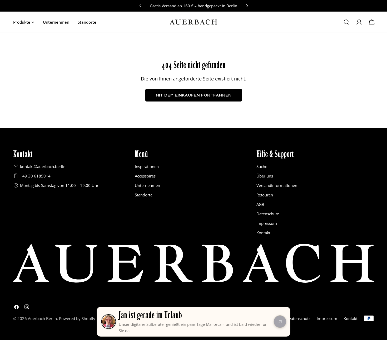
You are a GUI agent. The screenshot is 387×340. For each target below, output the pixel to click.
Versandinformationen (276, 185)
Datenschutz (267, 213)
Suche (261, 166)
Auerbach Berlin (42, 318)
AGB (260, 204)
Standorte (143, 194)
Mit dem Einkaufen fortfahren (193, 95)
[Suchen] (346, 22)
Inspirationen (147, 166)
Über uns (264, 176)
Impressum (266, 223)
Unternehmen (147, 185)
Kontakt (263, 232)
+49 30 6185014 (35, 176)
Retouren (264, 194)
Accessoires (145, 176)
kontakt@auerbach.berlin (43, 166)
